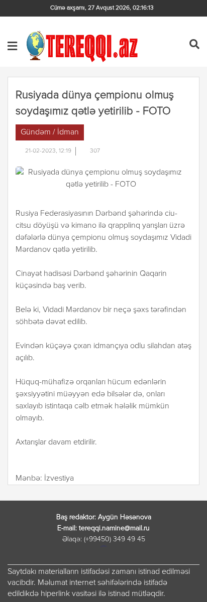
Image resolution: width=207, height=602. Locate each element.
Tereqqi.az (84, 46)
